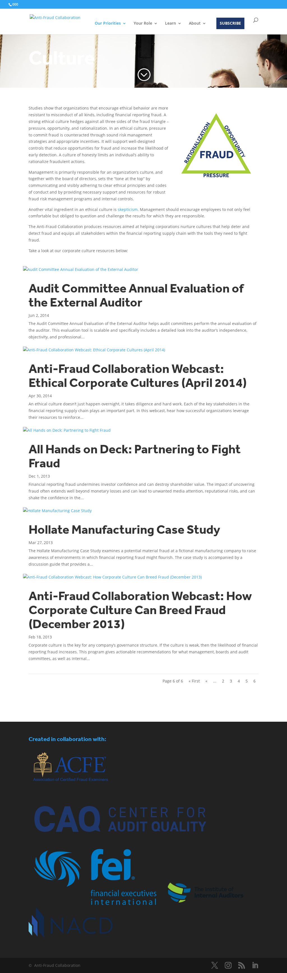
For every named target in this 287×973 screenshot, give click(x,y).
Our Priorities (108, 23)
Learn (170, 23)
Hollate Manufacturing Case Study (124, 529)
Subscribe (230, 23)
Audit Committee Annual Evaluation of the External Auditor (136, 295)
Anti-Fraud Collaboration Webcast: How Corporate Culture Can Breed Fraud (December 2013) (140, 609)
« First (194, 681)
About (195, 23)
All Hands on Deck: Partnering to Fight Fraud (135, 456)
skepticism (128, 209)
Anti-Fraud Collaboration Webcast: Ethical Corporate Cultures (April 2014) (138, 375)
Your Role (143, 23)
